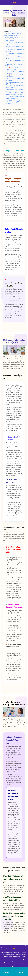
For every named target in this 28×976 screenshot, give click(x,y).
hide (11, 31)
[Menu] (2, 2)
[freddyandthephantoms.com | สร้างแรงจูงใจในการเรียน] (15, 2)
